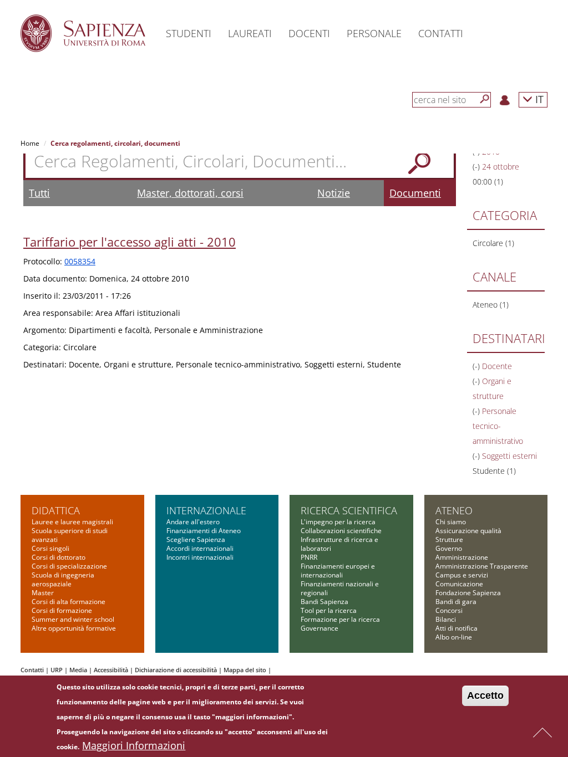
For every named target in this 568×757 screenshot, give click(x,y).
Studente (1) (494, 471)
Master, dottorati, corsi (190, 193)
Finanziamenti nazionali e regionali (340, 588)
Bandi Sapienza (324, 601)
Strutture (449, 539)
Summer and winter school (73, 619)
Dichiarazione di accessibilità (176, 670)
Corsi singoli (50, 548)
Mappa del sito (245, 670)
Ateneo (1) (491, 304)
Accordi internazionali (200, 548)
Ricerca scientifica (349, 510)
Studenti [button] (188, 33)
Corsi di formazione (62, 610)
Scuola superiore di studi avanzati (70, 535)
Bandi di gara (455, 601)
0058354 (79, 261)
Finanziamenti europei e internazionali (338, 570)
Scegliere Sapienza (195, 539)
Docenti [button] (309, 33)
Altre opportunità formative (74, 628)
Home (30, 143)
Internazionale (206, 510)
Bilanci (445, 619)
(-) (477, 166)
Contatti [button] (440, 33)
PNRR (309, 557)
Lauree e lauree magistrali (72, 521)
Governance (319, 628)
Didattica (56, 510)
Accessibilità (111, 670)
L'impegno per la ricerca (338, 521)
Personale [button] (374, 33)
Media (78, 670)
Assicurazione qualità (468, 530)
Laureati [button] (250, 33)
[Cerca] (484, 99)
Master (43, 592)
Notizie (333, 193)
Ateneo (454, 510)
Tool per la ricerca (329, 610)
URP (56, 670)
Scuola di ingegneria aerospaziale (63, 579)
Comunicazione (459, 584)
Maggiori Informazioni (133, 745)
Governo (448, 548)
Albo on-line (453, 637)
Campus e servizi (461, 575)
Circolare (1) (493, 243)
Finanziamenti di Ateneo (203, 530)
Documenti (415, 193)
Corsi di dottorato (58, 557)
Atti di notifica (456, 628)
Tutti (39, 193)
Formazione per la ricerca (340, 619)
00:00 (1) (488, 181)
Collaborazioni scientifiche (341, 530)
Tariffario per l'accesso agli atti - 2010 (129, 241)
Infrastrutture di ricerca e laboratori (339, 544)
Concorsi (449, 610)
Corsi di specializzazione (69, 566)
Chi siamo (450, 521)
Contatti (32, 670)
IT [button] (538, 99)
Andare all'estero (193, 521)
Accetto (485, 695)
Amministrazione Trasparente (481, 566)
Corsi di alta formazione (68, 601)
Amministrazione (461, 557)
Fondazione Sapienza (468, 592)
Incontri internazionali (200, 557)
